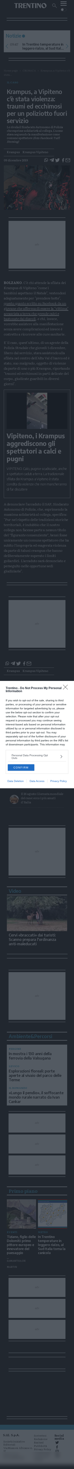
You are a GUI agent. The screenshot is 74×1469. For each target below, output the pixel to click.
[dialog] (37, 734)
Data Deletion (15, 781)
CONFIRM (21, 767)
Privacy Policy (58, 781)
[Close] (66, 688)
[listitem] (37, 756)
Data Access (37, 781)
